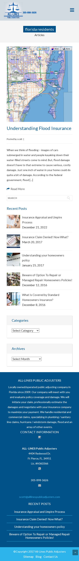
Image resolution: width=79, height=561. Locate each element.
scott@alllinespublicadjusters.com (39, 496)
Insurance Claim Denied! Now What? (45, 237)
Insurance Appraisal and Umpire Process (42, 220)
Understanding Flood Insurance (39, 128)
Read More (18, 189)
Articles (39, 35)
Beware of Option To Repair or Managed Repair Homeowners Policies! (47, 277)
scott (19, 139)
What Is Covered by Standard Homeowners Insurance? (40, 297)
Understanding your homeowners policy (43, 258)
